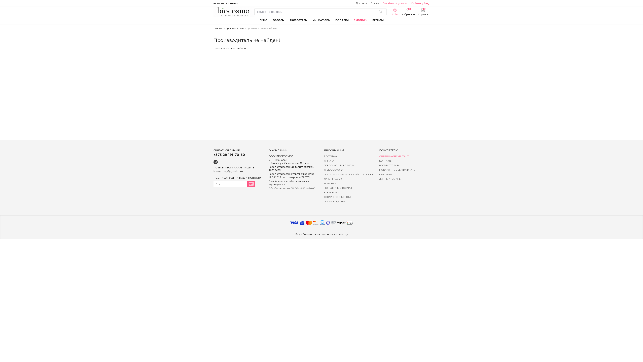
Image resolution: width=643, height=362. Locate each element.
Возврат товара (389, 165)
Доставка (361, 3)
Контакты (385, 160)
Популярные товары (338, 188)
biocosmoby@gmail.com (228, 171)
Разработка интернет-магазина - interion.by (321, 234)
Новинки (330, 183)
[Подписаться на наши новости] (251, 184)
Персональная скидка (339, 165)
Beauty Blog (422, 3)
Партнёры (385, 174)
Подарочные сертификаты (397, 169)
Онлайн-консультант (395, 3)
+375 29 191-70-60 (225, 3)
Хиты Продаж (333, 178)
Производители (235, 28)
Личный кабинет (390, 178)
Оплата (375, 3)
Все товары (331, 192)
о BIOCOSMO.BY (333, 169)
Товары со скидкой (337, 197)
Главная (218, 28)
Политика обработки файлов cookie (349, 174)
